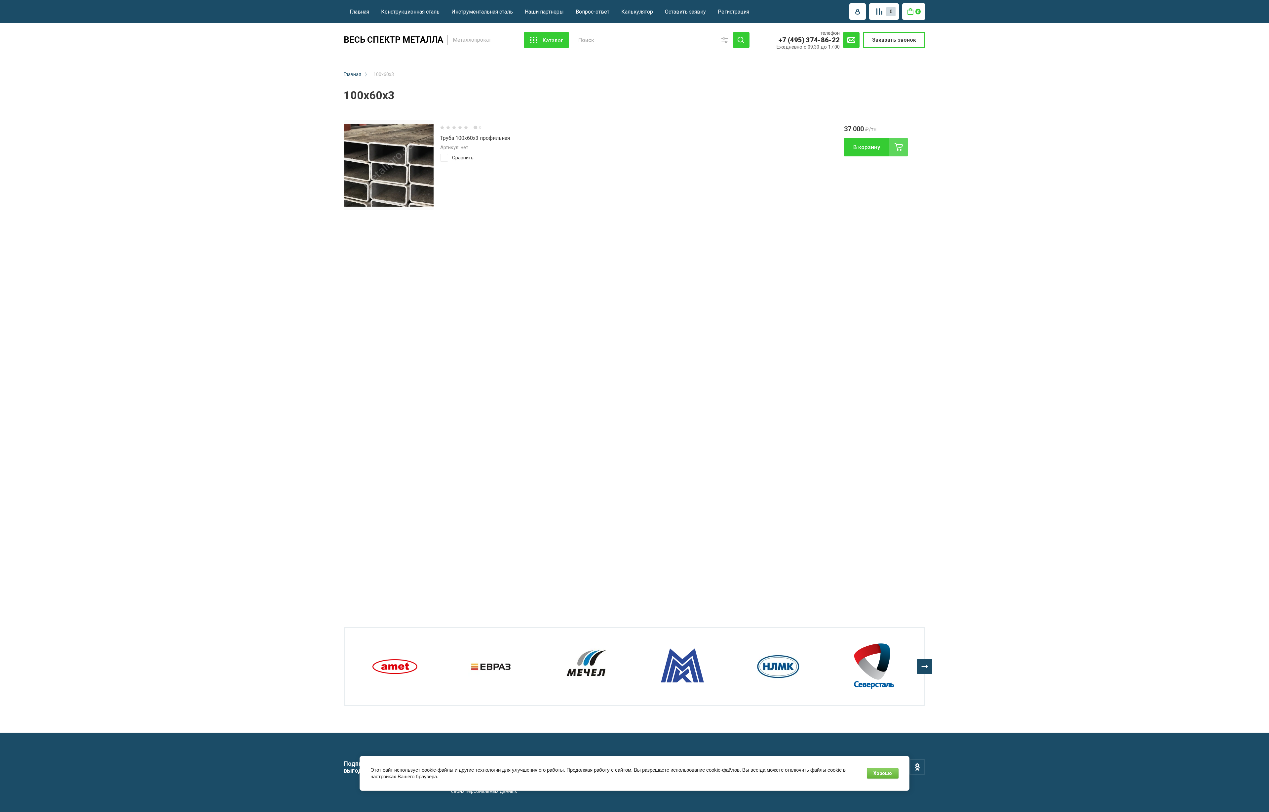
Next (924, 666)
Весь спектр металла (393, 40)
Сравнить (463, 158)
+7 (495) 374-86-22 (809, 40)
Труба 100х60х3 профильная (475, 138)
